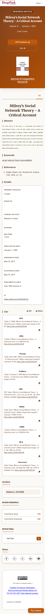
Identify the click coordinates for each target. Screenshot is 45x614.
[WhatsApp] (14, 559)
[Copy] (39, 330)
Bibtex (40, 311)
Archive (6, 482)
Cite (21, 48)
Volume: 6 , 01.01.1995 (15, 492)
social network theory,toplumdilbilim (17, 160)
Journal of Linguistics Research (22, 80)
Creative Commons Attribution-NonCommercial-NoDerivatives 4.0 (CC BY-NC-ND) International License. (22, 590)
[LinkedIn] (31, 559)
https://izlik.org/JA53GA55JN (16, 299)
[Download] (39, 538)
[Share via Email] (39, 559)
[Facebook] (6, 559)
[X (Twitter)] (22, 559)
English (38, 3)
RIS (30, 311)
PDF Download (21, 42)
